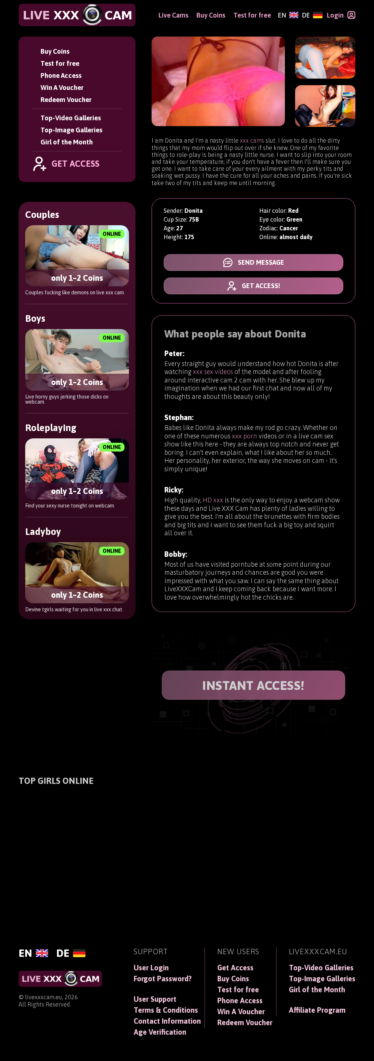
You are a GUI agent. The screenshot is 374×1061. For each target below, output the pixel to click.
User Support (155, 999)
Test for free (60, 63)
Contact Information (167, 1021)
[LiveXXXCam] (77, 15)
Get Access (235, 968)
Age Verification (160, 1032)
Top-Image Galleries (71, 130)
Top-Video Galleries (71, 118)
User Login (151, 968)
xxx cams (252, 140)
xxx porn (244, 436)
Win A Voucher (62, 87)
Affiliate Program (317, 1010)
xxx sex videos (213, 371)
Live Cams (173, 15)
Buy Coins (55, 51)
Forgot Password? (163, 979)
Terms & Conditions (166, 1010)
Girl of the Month (67, 142)
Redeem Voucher (66, 99)
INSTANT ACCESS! (253, 685)
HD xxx (213, 500)
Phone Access (61, 75)
